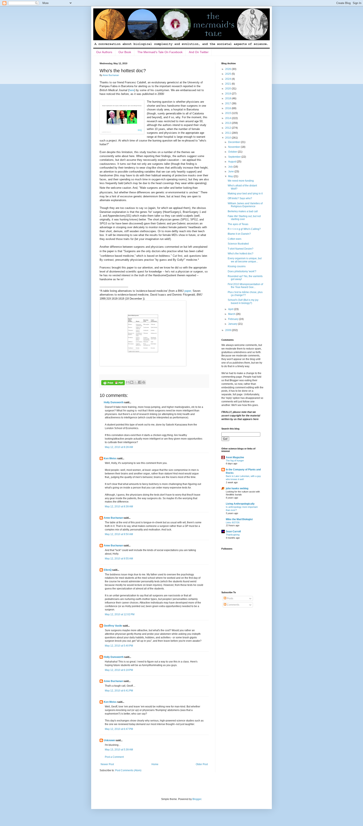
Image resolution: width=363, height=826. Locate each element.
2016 (228, 108)
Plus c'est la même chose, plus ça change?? (245, 294)
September (234, 156)
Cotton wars (234, 238)
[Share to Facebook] (140, 382)
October (233, 151)
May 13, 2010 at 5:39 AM (119, 749)
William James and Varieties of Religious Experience (245, 205)
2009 (228, 330)
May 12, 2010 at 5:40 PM (119, 645)
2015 (228, 113)
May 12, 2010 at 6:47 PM (119, 729)
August (232, 161)
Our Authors (104, 52)
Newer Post (107, 764)
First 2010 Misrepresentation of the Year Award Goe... (245, 286)
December (234, 142)
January (233, 323)
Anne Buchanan (113, 517)
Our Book (124, 52)
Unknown (109, 740)
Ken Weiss (110, 458)
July (230, 166)
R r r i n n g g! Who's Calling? (244, 229)
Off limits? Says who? (240, 198)
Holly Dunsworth (114, 402)
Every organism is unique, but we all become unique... (245, 260)
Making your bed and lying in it (245, 193)
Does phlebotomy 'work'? (242, 271)
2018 (228, 98)
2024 (228, 78)
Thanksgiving (232, 534)
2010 (228, 137)
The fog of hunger (235, 460)
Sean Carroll (233, 531)
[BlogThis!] (132, 382)
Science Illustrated (238, 243)
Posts (229, 598)
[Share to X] (136, 382)
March (232, 314)
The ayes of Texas (238, 224)
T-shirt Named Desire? (240, 248)
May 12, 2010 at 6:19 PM (119, 670)
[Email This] (128, 382)
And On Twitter (199, 52)
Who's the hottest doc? (240, 253)
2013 (228, 123)
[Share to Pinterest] (144, 382)
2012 (228, 127)
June (231, 171)
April (231, 309)
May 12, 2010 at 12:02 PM (119, 614)
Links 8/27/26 (232, 522)
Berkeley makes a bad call (243, 211)
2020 (228, 88)
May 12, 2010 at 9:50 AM (119, 534)
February (233, 319)
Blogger (196, 799)
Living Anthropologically (240, 503)
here (131, 90)
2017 (228, 103)
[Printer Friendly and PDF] (113, 383)
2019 (228, 93)
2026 (228, 69)
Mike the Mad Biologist (239, 519)
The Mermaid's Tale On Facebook (160, 52)
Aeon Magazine (235, 457)
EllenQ (108, 569)
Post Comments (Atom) (128, 770)
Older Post (202, 764)
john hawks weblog (237, 488)
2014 (228, 118)
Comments (232, 604)
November (234, 146)
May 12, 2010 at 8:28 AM (119, 447)
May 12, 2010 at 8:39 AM (119, 506)
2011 (228, 132)
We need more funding (241, 180)
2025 (228, 73)
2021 (228, 83)
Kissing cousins (237, 266)
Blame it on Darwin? (239, 233)
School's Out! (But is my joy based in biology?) (243, 301)
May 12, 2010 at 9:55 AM (119, 558)
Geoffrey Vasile (113, 625)
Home (154, 764)
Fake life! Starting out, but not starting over (244, 218)
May (231, 176)
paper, (188, 290)
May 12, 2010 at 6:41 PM (119, 690)
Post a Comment (114, 756)
